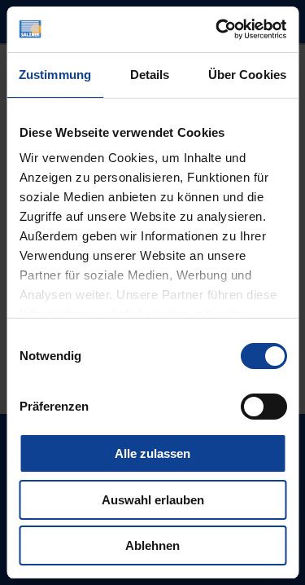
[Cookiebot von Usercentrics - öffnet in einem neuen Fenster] (217, 29)
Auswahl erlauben (153, 500)
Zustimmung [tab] (55, 74)
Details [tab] (150, 74)
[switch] (263, 407)
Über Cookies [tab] (247, 74)
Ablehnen (152, 545)
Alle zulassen (152, 453)
